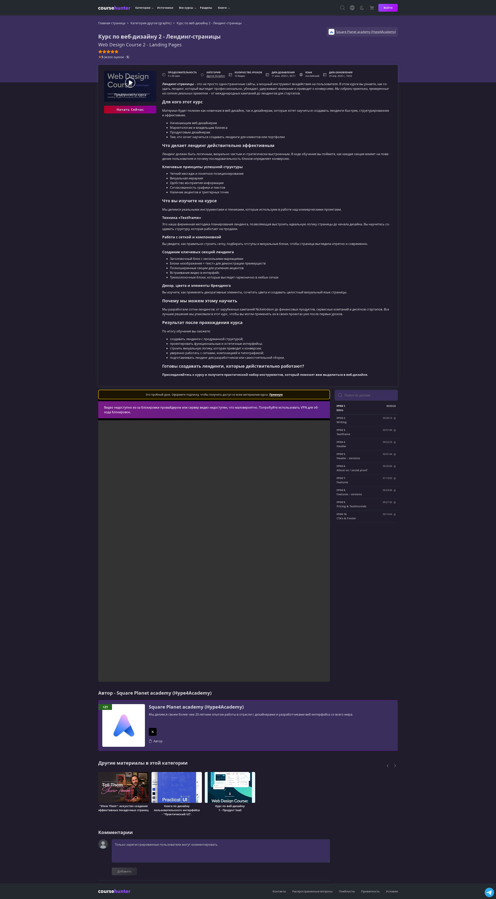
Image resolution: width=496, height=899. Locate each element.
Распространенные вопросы (312, 891)
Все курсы (186, 8)
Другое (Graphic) (216, 76)
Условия (392, 891)
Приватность (370, 891)
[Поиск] (342, 8)
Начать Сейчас (130, 109)
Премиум (276, 394)
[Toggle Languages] (352, 8)
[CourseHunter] (114, 8)
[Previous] (387, 765)
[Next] (395, 765)
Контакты (279, 891)
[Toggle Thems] (362, 8)
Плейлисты (347, 891)
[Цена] (371, 8)
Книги (222, 8)
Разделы (206, 8)
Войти (388, 8)
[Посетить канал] (489, 892)
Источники (165, 8)
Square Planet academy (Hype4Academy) (196, 707)
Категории (142, 8)
